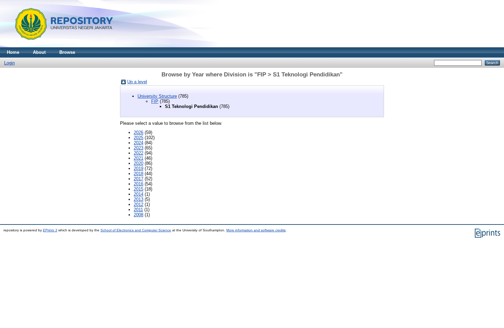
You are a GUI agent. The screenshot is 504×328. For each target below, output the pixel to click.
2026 (138, 132)
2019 (138, 168)
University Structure (157, 96)
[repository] (61, 45)
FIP (154, 101)
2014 (138, 194)
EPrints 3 (50, 230)
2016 (138, 183)
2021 (138, 158)
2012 (138, 204)
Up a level (137, 81)
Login (9, 62)
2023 (138, 147)
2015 (138, 189)
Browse (67, 52)
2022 (138, 153)
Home (13, 52)
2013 (138, 199)
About (39, 52)
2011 (138, 209)
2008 (138, 214)
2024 (138, 142)
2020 (138, 163)
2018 (138, 173)
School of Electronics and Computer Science (135, 230)
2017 (138, 178)
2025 (138, 137)
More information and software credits (256, 230)
